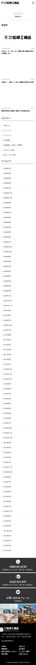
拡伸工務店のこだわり (9, 651)
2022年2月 (7, 291)
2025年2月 (7, 183)
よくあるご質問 (24, 651)
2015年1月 (7, 462)
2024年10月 (8, 198)
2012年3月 (7, 545)
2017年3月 (7, 354)
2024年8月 (7, 207)
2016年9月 (7, 384)
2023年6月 (7, 271)
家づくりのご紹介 (10, 155)
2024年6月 (7, 217)
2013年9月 (7, 516)
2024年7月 (7, 212)
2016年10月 (8, 379)
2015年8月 (7, 442)
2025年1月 (7, 188)
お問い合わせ (23, 654)
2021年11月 (8, 305)
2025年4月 (7, 173)
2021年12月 (8, 301)
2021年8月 (7, 315)
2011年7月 (7, 550)
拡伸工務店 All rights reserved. (20, 662)
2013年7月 (7, 521)
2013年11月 (8, 511)
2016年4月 (7, 408)
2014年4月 (7, 496)
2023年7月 (7, 266)
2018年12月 (8, 325)
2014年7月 (7, 482)
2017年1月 (7, 364)
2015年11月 (8, 433)
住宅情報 (7, 140)
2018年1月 (7, 330)
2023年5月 (7, 276)
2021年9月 (7, 310)
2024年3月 (7, 232)
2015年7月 (7, 447)
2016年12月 (8, 369)
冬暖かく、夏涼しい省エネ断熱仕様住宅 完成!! (17, 82)
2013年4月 (7, 526)
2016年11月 (8, 374)
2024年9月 (7, 203)
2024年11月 (8, 193)
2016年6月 (7, 398)
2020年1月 (7, 320)
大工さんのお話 (9, 150)
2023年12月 (8, 247)
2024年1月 (7, 242)
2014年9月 (7, 477)
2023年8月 (7, 261)
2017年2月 (7, 359)
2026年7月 (7, 168)
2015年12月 (8, 428)
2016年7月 (7, 394)
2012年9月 (7, 536)
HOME (3, 646)
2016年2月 (7, 418)
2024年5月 (7, 222)
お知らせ (7, 125)
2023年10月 (8, 252)
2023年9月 (7, 256)
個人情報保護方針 (7, 641)
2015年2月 (7, 457)
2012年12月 (8, 531)
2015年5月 (7, 452)
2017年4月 (7, 349)
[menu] (33, 3)
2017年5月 (7, 345)
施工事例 (4, 654)
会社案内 (22, 649)
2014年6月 (7, 487)
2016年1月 (7, 423)
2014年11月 (8, 467)
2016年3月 (7, 413)
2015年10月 (8, 438)
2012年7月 (7, 540)
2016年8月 (7, 389)
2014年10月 (8, 472)
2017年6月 (7, 340)
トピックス (7, 130)
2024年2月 (7, 237)
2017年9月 (7, 335)
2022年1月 (7, 296)
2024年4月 (7, 227)
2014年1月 (7, 506)
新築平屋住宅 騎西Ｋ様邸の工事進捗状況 (15, 111)
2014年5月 (7, 491)
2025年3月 (7, 178)
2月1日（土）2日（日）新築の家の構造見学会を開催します (17, 52)
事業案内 (4, 649)
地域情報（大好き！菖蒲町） (13, 145)
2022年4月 (7, 281)
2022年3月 (7, 286)
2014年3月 (7, 501)
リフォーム (7, 135)
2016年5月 (7, 403)
